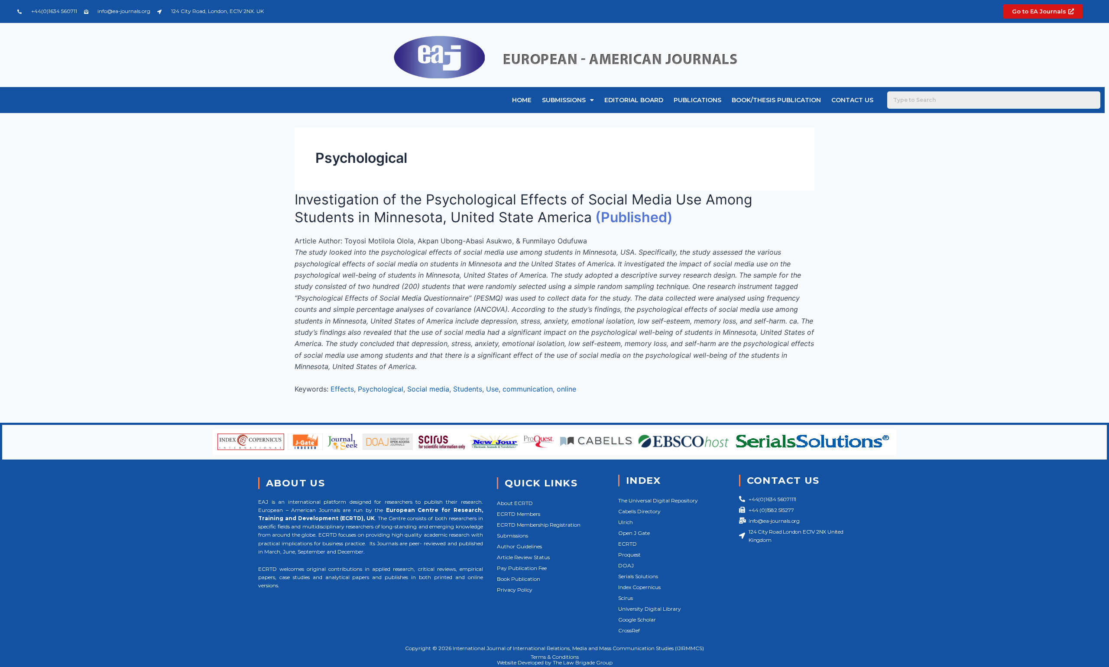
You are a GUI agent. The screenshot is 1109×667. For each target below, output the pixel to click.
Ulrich (625, 522)
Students (467, 389)
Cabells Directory (639, 511)
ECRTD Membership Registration (538, 524)
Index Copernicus (639, 587)
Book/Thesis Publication (776, 100)
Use (492, 389)
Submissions (564, 100)
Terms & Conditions (555, 657)
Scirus (625, 598)
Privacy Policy (514, 589)
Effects (342, 389)
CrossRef (629, 630)
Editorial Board (633, 100)
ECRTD (627, 544)
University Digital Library (649, 608)
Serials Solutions (638, 576)
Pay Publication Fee (522, 568)
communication (528, 389)
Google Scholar (637, 619)
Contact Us (852, 100)
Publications (697, 100)
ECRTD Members (518, 514)
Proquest (629, 554)
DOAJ (626, 565)
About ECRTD (515, 503)
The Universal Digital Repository (658, 500)
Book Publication (518, 579)
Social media (428, 389)
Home (522, 100)
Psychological (380, 389)
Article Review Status (523, 557)
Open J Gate (634, 533)
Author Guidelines (519, 546)
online (566, 389)
